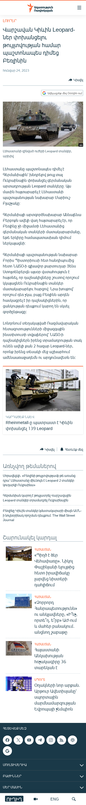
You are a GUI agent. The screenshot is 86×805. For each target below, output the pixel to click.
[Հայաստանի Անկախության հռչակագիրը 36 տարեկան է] (19, 648)
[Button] (76, 80)
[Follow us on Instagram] (50, 740)
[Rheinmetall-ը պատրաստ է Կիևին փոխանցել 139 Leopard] (43, 390)
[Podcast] (72, 740)
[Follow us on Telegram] (39, 740)
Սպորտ (39, 680)
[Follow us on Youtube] (29, 740)
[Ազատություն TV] (35, 799)
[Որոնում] (74, 799)
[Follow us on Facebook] (7, 740)
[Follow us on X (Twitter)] (18, 740)
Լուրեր (9, 20)
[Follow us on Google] (7, 750)
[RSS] (61, 740)
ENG (54, 799)
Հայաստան (42, 549)
